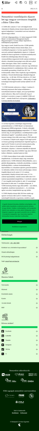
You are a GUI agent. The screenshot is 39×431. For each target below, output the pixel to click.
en (31, 2)
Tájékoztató (23, 413)
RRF (3, 307)
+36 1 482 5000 (14, 243)
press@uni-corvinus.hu (12, 261)
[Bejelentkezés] (16, 2)
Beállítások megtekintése (19, 226)
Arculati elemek (6, 303)
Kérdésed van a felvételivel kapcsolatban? (14, 247)
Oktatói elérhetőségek (8, 252)
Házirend (4, 289)
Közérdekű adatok (7, 294)
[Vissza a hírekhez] (2, 8)
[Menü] (35, 2)
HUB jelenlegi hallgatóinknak (10, 256)
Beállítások (15, 413)
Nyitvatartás (5, 285)
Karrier (4, 298)
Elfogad (19, 221)
